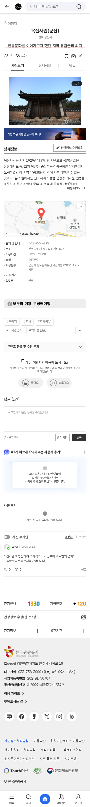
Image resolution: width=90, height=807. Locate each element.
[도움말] (6, 437)
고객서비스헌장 (71, 750)
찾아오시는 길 (13, 701)
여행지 (12, 24)
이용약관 (40, 741)
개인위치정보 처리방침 (20, 750)
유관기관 (56, 631)
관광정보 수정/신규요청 (20, 617)
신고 (83, 569)
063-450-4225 (38, 243)
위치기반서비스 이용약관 (67, 741)
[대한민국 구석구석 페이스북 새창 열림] (21, 716)
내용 (74, 188)
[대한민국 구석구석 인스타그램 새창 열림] (59, 716)
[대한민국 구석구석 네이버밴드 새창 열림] (71, 716)
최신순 (68, 536)
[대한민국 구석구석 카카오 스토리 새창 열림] (34, 716)
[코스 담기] (72, 56)
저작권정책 (48, 750)
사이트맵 (70, 759)
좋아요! (35, 382)
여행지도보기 (80, 207)
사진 (64, 437)
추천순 (82, 536)
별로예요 (64, 382)
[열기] (80, 347)
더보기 (80, 330)
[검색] (79, 7)
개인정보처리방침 (16, 741)
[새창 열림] (16, 771)
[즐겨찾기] (65, 56)
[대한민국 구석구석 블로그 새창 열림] (9, 716)
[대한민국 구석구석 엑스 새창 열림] (47, 716)
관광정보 (10, 631)
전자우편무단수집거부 (19, 759)
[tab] (11, 799)
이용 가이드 (12, 693)
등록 (78, 437)
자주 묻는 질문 (50, 759)
